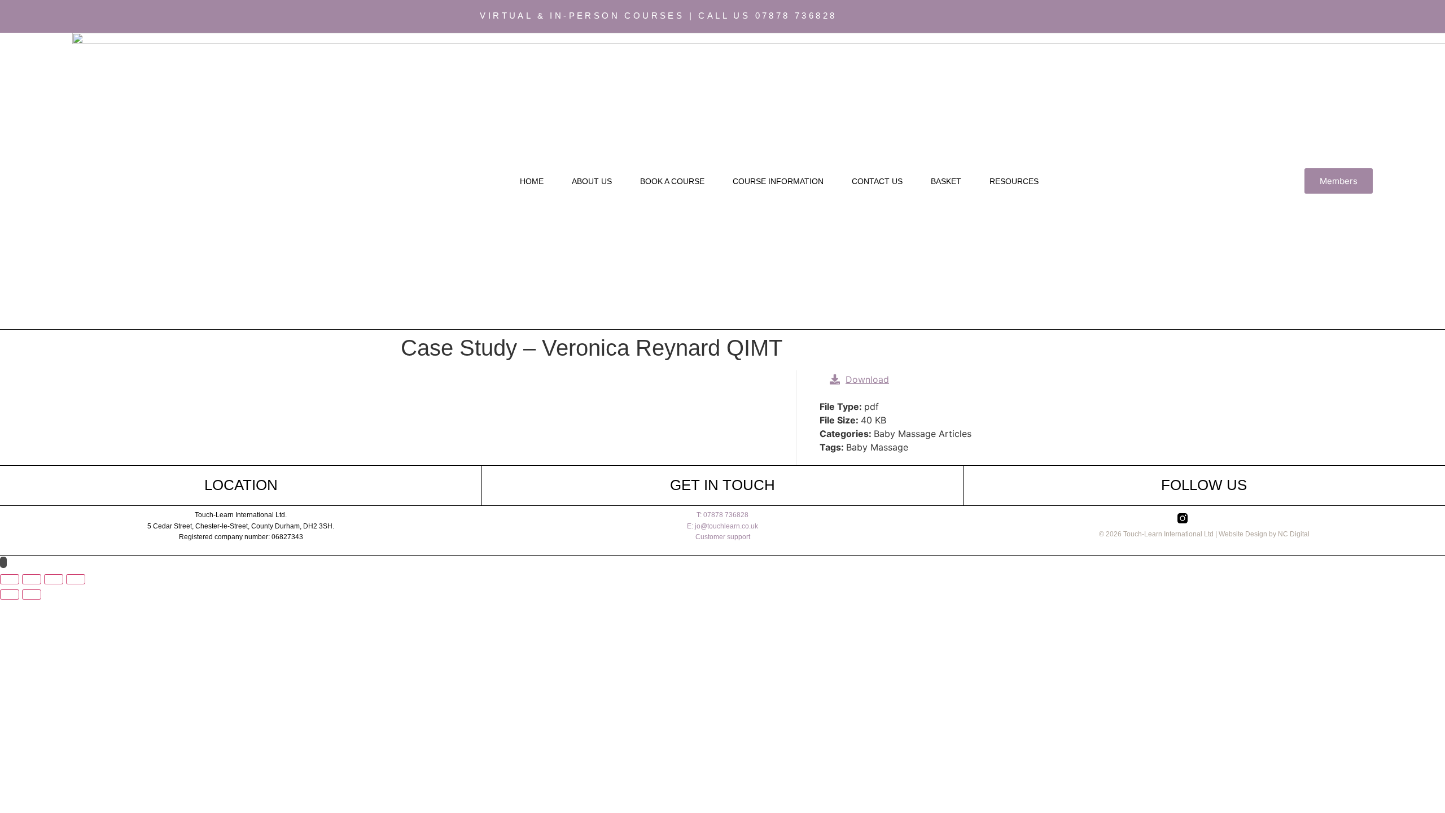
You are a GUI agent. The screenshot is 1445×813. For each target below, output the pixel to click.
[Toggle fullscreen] (31, 579)
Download (867, 379)
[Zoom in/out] (9, 579)
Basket (946, 181)
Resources (1014, 181)
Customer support (722, 537)
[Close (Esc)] (75, 579)
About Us (592, 181)
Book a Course (672, 181)
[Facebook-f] (1098, 16)
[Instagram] (1077, 16)
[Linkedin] (1120, 16)
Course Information (778, 181)
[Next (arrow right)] (31, 594)
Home (532, 181)
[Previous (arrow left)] (9, 594)
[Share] (53, 579)
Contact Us (877, 181)
